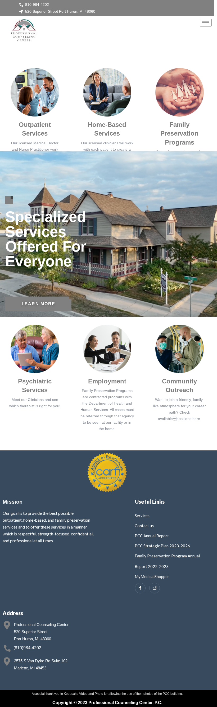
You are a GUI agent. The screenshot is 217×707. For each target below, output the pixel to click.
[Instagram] (154, 588)
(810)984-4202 (27, 648)
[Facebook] (140, 588)
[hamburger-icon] (206, 22)
